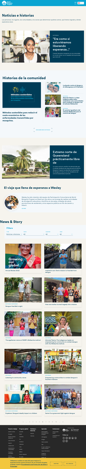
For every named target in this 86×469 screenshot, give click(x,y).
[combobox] (81, 3)
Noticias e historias (33, 429)
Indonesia (21, 444)
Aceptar (56, 463)
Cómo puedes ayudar (56, 432)
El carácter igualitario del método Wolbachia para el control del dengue (72, 111)
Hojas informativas (45, 451)
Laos (20, 446)
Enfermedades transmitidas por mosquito (45, 433)
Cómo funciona (11, 440)
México (20, 451)
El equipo (10, 434)
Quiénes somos (11, 431)
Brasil (20, 434)
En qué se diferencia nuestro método (45, 447)
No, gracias (69, 463)
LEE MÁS (24, 208)
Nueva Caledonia (23, 454)
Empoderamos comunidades (11, 449)
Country (48, 231)
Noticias (32, 433)
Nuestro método (11, 437)
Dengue (43, 439)
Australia (21, 431)
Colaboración (11, 445)
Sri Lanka (21, 456)
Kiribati (20, 449)
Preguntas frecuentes (43, 454)
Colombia (21, 436)
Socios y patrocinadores (11, 456)
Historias (32, 436)
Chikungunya (44, 437)
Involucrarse (56, 429)
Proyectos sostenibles (10, 452)
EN (80, 3)
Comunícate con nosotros (56, 436)
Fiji (20, 439)
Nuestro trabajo (12, 429)
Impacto (10, 443)
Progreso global (23, 429)
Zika (42, 444)
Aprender (44, 429)
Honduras (21, 441)
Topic (25, 231)
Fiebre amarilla (44, 442)
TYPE (7, 231)
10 (56, 422)
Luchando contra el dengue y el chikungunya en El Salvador (73, 86)
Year (61, 231)
